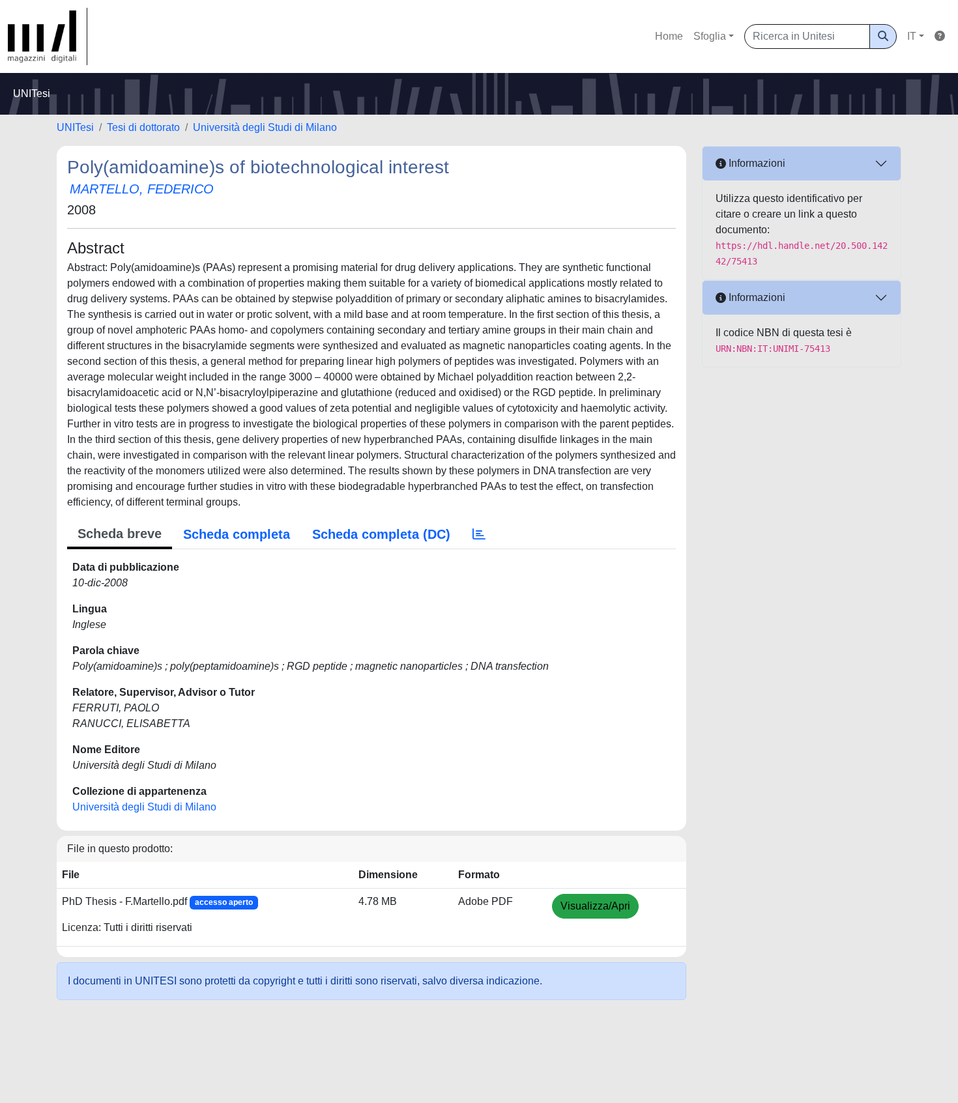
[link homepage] (47, 36)
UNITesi (75, 127)
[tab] (479, 534)
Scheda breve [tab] (120, 533)
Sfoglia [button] (709, 36)
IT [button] (911, 36)
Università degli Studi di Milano (265, 127)
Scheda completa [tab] (236, 534)
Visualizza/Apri (595, 905)
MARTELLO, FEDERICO (142, 189)
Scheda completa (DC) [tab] (381, 534)
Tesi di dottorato (143, 127)
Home (669, 36)
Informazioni (755, 163)
